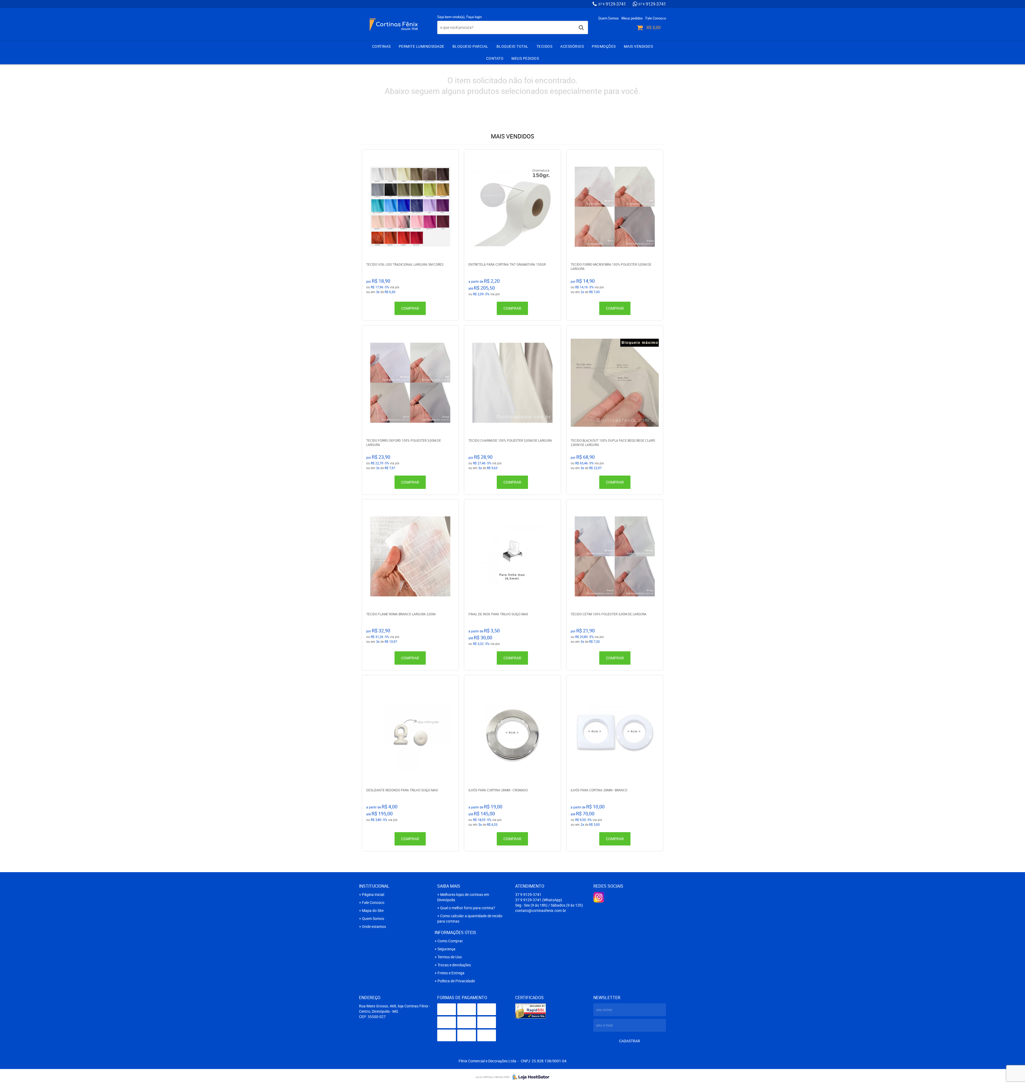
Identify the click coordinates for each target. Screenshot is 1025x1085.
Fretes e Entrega (450, 972)
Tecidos (545, 46)
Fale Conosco (655, 18)
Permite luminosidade (421, 46)
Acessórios (572, 46)
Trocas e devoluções (454, 964)
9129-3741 (612, 4)
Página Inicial (373, 894)
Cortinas (381, 46)
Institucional (374, 886)
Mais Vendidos (638, 46)
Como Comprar (450, 940)
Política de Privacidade (456, 980)
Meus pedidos (632, 18)
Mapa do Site (373, 910)
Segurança (446, 948)
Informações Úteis (455, 932)
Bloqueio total (512, 46)
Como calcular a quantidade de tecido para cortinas (469, 918)
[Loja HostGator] (529, 1077)
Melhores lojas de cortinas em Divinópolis (463, 897)
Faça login (474, 16)
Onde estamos (374, 926)
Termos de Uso (449, 956)
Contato (495, 58)
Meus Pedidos (525, 58)
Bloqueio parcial (470, 46)
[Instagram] (598, 897)
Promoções (604, 46)
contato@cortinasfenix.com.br (540, 910)
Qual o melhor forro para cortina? (467, 907)
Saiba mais (448, 886)
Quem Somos (608, 18)
